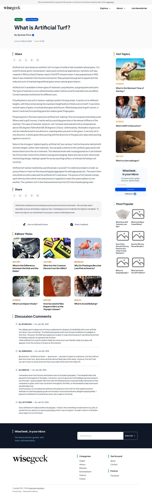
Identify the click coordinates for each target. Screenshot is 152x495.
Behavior (78, 262)
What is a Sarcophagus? (127, 160)
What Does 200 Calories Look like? (122, 224)
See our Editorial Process (37, 224)
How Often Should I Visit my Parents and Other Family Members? (122, 248)
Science (16, 300)
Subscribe (130, 189)
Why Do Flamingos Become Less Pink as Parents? (87, 267)
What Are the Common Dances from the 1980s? (55, 267)
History (16, 262)
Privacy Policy (17, 491)
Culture (47, 262)
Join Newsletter (139, 8)
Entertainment (85, 471)
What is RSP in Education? (128, 125)
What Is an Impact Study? (25, 303)
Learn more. (110, 2)
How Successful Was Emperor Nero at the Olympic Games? (53, 306)
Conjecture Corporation (36, 488)
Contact (114, 464)
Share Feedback (81, 224)
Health (77, 300)
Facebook (114, 475)
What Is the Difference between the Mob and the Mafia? (25, 268)
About (113, 461)
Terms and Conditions (30, 491)
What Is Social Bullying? (86, 303)
